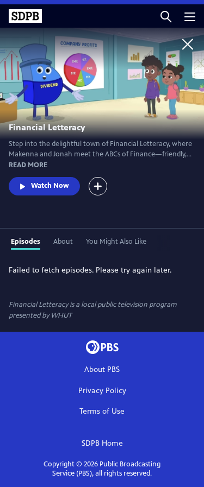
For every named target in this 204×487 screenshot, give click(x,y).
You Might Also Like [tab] (116, 241)
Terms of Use (102, 411)
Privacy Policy (102, 390)
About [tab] (63, 241)
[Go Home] (187, 44)
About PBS (102, 369)
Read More (28, 165)
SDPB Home (102, 443)
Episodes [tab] (25, 241)
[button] (166, 16)
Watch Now (50, 185)
